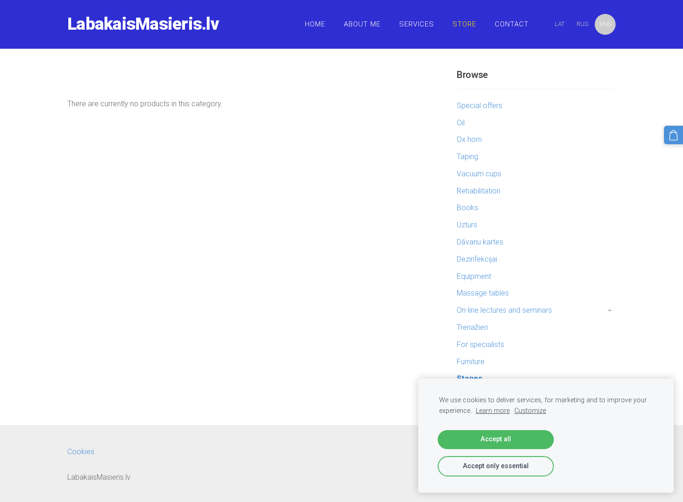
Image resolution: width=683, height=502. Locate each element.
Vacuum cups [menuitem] (479, 173)
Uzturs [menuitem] (467, 224)
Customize (530, 411)
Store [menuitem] (464, 24)
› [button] (610, 310)
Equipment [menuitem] (474, 276)
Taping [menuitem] (467, 156)
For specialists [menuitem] (480, 344)
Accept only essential (496, 466)
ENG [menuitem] (605, 23)
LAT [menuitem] (560, 23)
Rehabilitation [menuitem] (478, 191)
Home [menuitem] (315, 24)
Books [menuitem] (467, 207)
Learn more (493, 411)
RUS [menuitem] (582, 23)
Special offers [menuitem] (479, 105)
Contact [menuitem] (512, 24)
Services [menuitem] (416, 24)
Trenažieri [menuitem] (472, 327)
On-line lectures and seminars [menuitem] (504, 310)
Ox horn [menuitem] (469, 139)
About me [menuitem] (362, 24)
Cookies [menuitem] (80, 451)
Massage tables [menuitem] (483, 293)
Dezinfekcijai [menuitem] (477, 259)
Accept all (495, 439)
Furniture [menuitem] (471, 361)
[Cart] (673, 135)
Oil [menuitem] (461, 122)
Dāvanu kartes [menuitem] (480, 242)
